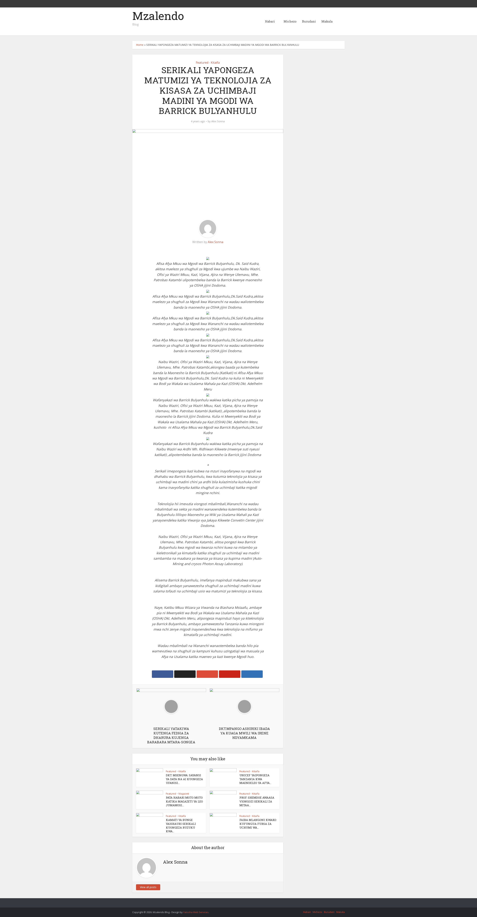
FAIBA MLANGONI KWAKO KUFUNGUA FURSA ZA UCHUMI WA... (257, 823)
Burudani (309, 21)
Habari (270, 21)
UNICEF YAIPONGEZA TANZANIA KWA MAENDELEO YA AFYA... (255, 779)
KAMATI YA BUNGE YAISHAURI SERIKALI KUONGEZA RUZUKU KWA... (181, 825)
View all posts (148, 887)
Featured (202, 62)
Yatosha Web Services (196, 912)
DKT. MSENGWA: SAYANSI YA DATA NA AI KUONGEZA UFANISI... (184, 779)
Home (139, 45)
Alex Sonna (218, 121)
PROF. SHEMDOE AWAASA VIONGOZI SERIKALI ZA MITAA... (256, 801)
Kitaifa (215, 62)
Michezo (290, 21)
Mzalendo (158, 15)
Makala (327, 21)
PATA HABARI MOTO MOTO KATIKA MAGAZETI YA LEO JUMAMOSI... (184, 801)
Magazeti (184, 793)
